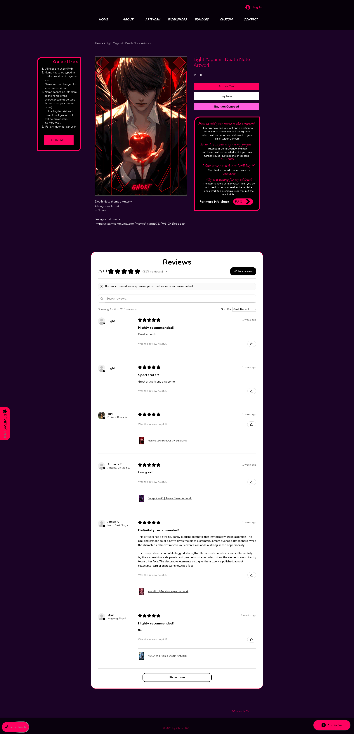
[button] (166, 271)
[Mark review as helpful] (251, 344)
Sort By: (226, 309)
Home (99, 43)
